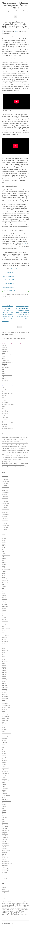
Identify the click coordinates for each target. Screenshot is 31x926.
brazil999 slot (5, 580)
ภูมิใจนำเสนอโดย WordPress (7, 923)
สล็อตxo (3, 821)
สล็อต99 (11, 911)
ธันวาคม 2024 (5, 512)
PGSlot (3, 663)
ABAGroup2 (4, 562)
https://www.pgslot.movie (7, 404)
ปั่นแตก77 (4, 786)
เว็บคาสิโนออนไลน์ (6, 850)
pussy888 (4, 358)
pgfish (3, 657)
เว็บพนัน (3, 856)
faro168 (3, 591)
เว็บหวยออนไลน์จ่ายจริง (7, 863)
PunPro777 (4, 685)
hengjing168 (4, 604)
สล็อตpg (3, 819)
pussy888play (5, 696)
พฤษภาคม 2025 (5, 503)
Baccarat (4, 571)
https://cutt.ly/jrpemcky (8, 283)
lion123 (3, 630)
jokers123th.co (5, 624)
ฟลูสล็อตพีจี (4, 793)
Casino (3, 584)
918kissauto (4, 556)
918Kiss (3, 553)
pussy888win (5, 698)
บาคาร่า (3, 777)
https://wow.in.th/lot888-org (9, 280)
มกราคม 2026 (5, 489)
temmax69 (4, 742)
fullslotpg (4, 410)
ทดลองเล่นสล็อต (5, 773)
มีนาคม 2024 (4, 529)
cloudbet (4, 586)
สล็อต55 (8, 911)
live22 (3, 632)
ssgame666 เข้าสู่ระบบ (6, 733)
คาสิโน (3, 766)
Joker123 (4, 619)
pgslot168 (4, 665)
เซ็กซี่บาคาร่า (4, 848)
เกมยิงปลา (4, 841)
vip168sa (4, 762)
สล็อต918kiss (4, 817)
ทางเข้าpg (4, 775)
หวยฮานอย (4, 839)
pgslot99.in (4, 672)
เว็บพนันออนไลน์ (5, 858)
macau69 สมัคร (5, 635)
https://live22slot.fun (6, 411)
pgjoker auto (5, 661)
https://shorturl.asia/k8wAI (8, 287)
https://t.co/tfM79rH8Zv (9, 291)
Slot (3, 722)
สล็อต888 (4, 814)
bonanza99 (4, 579)
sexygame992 (5, 720)
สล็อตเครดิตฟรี (5, 826)
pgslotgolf (4, 676)
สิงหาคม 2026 (5, 476)
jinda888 (4, 617)
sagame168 (4, 702)
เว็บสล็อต (4, 859)
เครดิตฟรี (4, 847)
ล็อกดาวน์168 (5, 799)
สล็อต (14, 190)
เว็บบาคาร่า (4, 424)
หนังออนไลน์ (4, 836)
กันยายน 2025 (5, 496)
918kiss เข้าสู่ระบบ (6, 555)
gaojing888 (4, 601)
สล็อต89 (3, 815)
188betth (4, 378)
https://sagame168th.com (7, 393)
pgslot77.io (4, 668)
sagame (3, 700)
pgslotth (4, 678)
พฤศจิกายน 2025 (5, 492)
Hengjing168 (4, 347)
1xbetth (3, 547)
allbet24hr (4, 564)
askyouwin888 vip (6, 569)
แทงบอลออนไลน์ (5, 869)
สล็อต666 (4, 810)
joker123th (4, 623)
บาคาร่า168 (4, 779)
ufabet (3, 751)
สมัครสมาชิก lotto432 (6, 801)
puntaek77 (4, 691)
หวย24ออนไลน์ (5, 837)
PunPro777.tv (5, 687)
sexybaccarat (5, 402)
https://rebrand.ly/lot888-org (9, 276)
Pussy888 (4, 692)
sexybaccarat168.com (6, 716)
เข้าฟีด (3, 889)
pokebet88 (4, 679)
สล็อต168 (4, 804)
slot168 (3, 725)
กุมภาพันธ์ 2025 (5, 509)
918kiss (3, 388)
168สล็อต (4, 542)
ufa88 (3, 747)
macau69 (4, 634)
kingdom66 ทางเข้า (6, 628)
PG (2, 646)
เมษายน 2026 (5, 483)
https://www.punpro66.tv (7, 422)
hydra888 (4, 610)
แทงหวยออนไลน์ (5, 870)
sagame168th (5, 703)
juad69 (3, 626)
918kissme (4, 558)
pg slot (3, 373)
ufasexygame (5, 757)
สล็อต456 (4, 806)
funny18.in (4, 599)
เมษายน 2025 (5, 505)
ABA (3, 560)
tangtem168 (4, 738)
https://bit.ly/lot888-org (7, 272)
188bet (3, 544)
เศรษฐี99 (3, 867)
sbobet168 (4, 709)
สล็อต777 (4, 812)
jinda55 (3, 615)
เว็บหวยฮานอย (5, 865)
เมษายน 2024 (5, 527)
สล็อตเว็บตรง (4, 349)
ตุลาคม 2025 (4, 494)
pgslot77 (4, 667)
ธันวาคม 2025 (5, 490)
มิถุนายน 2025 (5, 501)
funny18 (3, 597)
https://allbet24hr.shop (7, 375)
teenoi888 (4, 740)
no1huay (4, 639)
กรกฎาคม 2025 (5, 500)
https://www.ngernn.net (7, 428)
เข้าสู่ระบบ (4, 887)
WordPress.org (5, 892)
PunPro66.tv (4, 683)
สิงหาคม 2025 (5, 498)
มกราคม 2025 (5, 511)
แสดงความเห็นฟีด (5, 891)
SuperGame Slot (5, 736)
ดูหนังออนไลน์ (5, 380)
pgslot (3, 369)
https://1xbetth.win (6, 367)
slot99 (3, 356)
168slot (3, 540)
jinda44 (3, 353)
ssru (3, 735)
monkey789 (4, 637)
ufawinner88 (4, 760)
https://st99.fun (5, 351)
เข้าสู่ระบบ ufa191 (5, 843)
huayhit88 (4, 608)
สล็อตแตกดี (4, 832)
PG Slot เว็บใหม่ (5, 650)
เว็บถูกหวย (4, 854)
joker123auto (5, 621)
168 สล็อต (4, 538)
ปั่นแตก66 (4, 784)
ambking (4, 567)
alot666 (3, 566)
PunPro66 (4, 681)
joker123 (4, 345)
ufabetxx (4, 753)
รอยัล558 (4, 797)
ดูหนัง (3, 391)
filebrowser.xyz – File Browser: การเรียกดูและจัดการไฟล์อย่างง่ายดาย (15, 5)
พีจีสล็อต (3, 790)
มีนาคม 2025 (4, 507)
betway (3, 573)
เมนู (15, 16)
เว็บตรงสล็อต (4, 852)
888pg (3, 551)
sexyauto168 (5, 714)
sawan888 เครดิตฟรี (6, 707)
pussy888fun (5, 694)
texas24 (3, 744)
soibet (3, 731)
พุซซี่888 (3, 792)
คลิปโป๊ (3, 366)
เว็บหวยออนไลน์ (14, 269)
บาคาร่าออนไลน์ (5, 360)
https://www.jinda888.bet (7, 355)
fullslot (3, 593)
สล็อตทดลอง (4, 364)
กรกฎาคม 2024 (5, 522)
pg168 (3, 652)
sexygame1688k (5, 718)
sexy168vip (4, 713)
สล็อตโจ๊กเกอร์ (5, 834)
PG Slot (3, 648)
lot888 (16, 31)
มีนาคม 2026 (4, 485)
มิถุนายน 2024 (5, 523)
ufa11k (3, 746)
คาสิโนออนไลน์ (5, 768)
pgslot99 (4, 670)
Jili (2, 612)
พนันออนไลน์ (5, 788)
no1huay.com (5, 641)
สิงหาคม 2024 (5, 520)
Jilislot (3, 613)
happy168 (4, 602)
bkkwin (3, 575)
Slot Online (4, 724)
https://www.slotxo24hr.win (8, 362)
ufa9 (3, 749)
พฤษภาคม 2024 (5, 525)
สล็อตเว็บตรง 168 (5, 830)
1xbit (3, 549)
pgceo (3, 656)
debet (3, 588)
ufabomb (4, 755)
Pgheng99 (4, 659)
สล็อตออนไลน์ (5, 825)
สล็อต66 (3, 808)
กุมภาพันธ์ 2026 (5, 487)
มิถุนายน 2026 (5, 479)
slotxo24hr (4, 729)
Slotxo (3, 727)
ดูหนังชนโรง (4, 419)
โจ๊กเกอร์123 (4, 872)
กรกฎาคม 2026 (5, 478)
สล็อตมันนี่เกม (5, 823)
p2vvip (3, 643)
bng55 (3, 577)
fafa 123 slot (4, 590)
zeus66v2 (4, 764)
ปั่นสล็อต (3, 782)
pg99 (3, 408)
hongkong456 (5, 606)
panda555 (4, 645)
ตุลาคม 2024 (4, 516)
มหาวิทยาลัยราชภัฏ (6, 795)
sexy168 (3, 711)
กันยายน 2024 (5, 518)
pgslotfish (4, 674)
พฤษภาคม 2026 (5, 481)
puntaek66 (4, 689)
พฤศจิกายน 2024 (5, 514)
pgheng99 (11, 905)
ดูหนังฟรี (3, 415)
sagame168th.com (6, 705)
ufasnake (4, 758)
